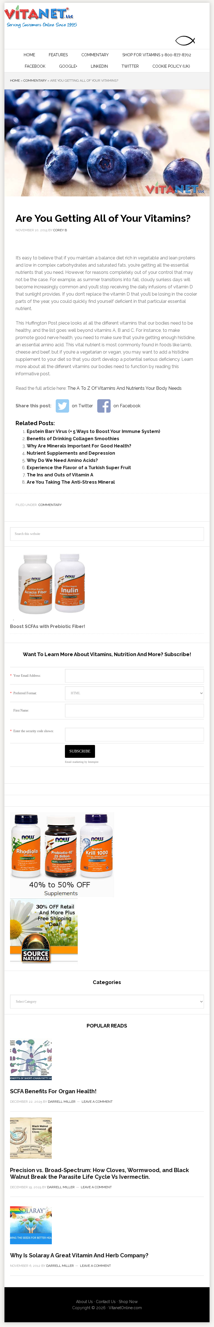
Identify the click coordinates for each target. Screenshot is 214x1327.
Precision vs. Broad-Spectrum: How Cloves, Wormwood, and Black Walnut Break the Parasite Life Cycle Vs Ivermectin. (99, 1173)
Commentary (35, 80)
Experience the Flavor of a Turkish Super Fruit (79, 467)
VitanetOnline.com (125, 1308)
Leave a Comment (97, 1102)
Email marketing (74, 761)
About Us (84, 1301)
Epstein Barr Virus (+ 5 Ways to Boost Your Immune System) (93, 431)
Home (15, 80)
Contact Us (106, 1301)
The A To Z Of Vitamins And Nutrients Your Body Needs (124, 388)
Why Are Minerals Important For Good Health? (79, 446)
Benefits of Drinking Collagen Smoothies (73, 438)
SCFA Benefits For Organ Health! (53, 1091)
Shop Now (128, 1301)
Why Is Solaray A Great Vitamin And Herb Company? (79, 1255)
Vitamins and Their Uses (106, 16)
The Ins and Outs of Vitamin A (60, 475)
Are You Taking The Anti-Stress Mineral (71, 482)
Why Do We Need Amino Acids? (62, 460)
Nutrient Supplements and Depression (71, 453)
